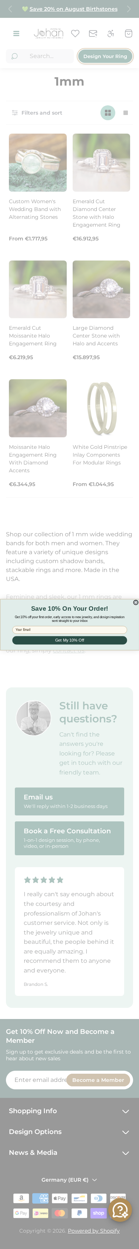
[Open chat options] (120, 1210)
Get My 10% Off (69, 640)
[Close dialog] (135, 602)
